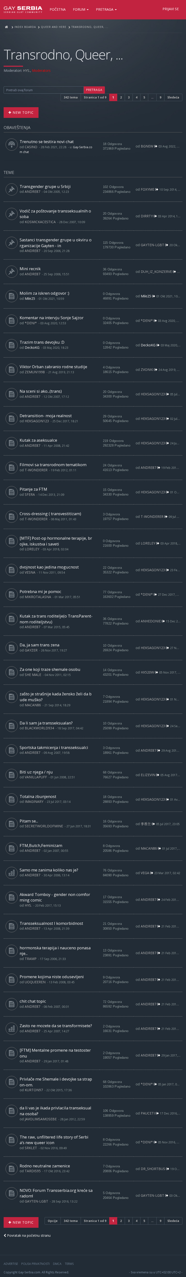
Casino (31, 147)
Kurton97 (34, 1090)
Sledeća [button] (173, 97)
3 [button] (129, 97)
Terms (69, 1264)
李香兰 (146, 824)
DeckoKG (32, 347)
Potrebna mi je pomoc (40, 591)
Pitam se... (29, 821)
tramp (31, 958)
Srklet (31, 1148)
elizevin (148, 775)
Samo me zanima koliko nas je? (49, 870)
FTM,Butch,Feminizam (41, 845)
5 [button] (144, 97)
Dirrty (147, 216)
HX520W (147, 672)
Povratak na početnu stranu (28, 1235)
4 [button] (136, 97)
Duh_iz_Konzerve (156, 271)
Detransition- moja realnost (46, 415)
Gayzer (31, 650)
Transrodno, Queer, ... (63, 54)
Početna (58, 9)
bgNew (147, 146)
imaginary (34, 801)
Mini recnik (30, 268)
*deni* (31, 323)
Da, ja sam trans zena (39, 645)
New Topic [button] (22, 112)
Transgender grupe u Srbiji (45, 186)
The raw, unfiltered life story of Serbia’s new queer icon (54, 1140)
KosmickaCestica (40, 222)
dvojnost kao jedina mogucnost (49, 567)
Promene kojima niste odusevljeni (52, 976)
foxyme (147, 189)
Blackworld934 (39, 728)
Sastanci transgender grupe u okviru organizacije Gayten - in (56, 242)
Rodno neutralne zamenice (45, 1166)
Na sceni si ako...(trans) (41, 391)
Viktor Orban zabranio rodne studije (53, 366)
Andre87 (32, 191)
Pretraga (105, 9)
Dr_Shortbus (153, 1168)
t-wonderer (36, 470)
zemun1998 (35, 372)
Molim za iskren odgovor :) (44, 293)
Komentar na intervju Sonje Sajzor (52, 317)
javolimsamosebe (41, 1119)
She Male (33, 674)
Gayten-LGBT (152, 245)
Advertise (11, 1264)
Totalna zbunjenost (38, 796)
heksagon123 (153, 394)
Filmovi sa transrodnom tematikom (53, 464)
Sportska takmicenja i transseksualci (54, 747)
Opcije (53, 1221)
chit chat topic (33, 1001)
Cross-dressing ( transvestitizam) (50, 513)
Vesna (30, 572)
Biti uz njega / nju (36, 772)
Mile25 (30, 298)
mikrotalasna (38, 596)
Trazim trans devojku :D (42, 342)
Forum (79, 9)
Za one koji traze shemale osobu (50, 669)
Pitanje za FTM (33, 489)
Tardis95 (33, 1171)
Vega (145, 872)
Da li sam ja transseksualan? (46, 723)
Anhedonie (151, 621)
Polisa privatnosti (35, 1264)
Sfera (30, 494)
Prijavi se (171, 9)
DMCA (57, 1264)
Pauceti (148, 1113)
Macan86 (33, 705)
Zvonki (147, 369)
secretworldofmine (44, 826)
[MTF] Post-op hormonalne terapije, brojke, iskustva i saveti (56, 541)
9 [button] (160, 97)
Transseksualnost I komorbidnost (51, 923)
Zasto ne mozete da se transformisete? (56, 1025)
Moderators (41, 70)
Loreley (32, 549)
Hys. (26, 70)
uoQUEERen (35, 982)
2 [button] (121, 97)
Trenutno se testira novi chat (47, 141)
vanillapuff (36, 777)
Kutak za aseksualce (38, 440)
